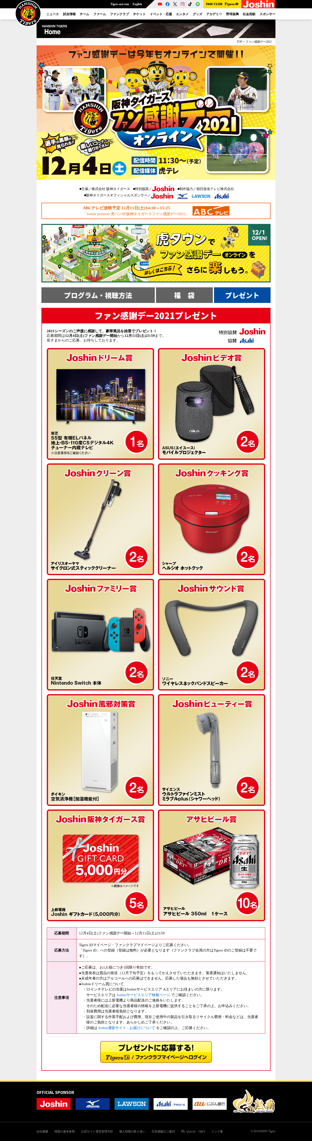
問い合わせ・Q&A (193, 1131)
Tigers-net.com (119, 4)
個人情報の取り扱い (132, 1131)
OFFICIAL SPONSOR (55, 1092)
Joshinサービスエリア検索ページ (143, 995)
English (137, 4)
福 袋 (184, 295)
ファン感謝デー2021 (258, 41)
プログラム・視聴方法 (98, 295)
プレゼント (242, 295)
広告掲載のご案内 (163, 1131)
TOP (239, 41)
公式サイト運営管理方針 (97, 1131)
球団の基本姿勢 (64, 1131)
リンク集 (217, 1131)
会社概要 (42, 1131)
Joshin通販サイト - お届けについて (126, 1028)
